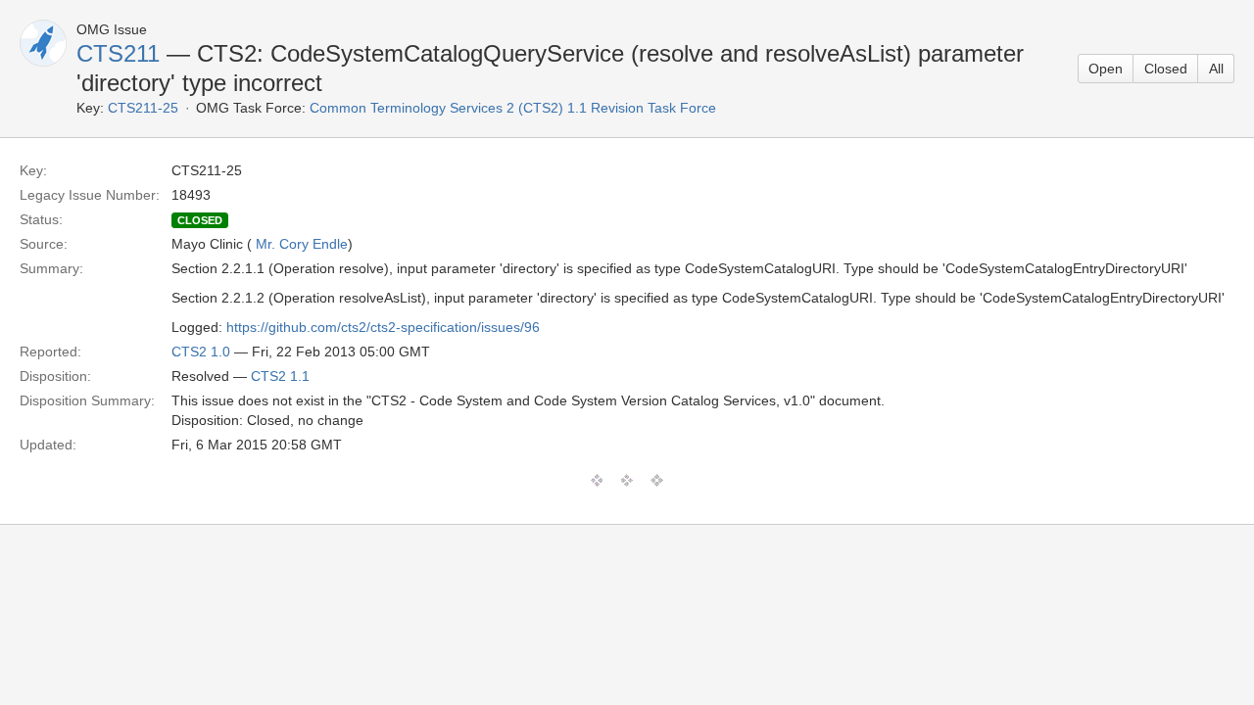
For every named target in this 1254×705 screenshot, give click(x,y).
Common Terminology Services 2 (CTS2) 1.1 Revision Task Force (513, 108)
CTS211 (118, 53)
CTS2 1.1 (280, 376)
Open (1105, 68)
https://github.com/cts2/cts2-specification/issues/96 (383, 327)
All (1216, 68)
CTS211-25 (143, 108)
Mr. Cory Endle (302, 244)
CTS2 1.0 (200, 351)
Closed (1165, 68)
